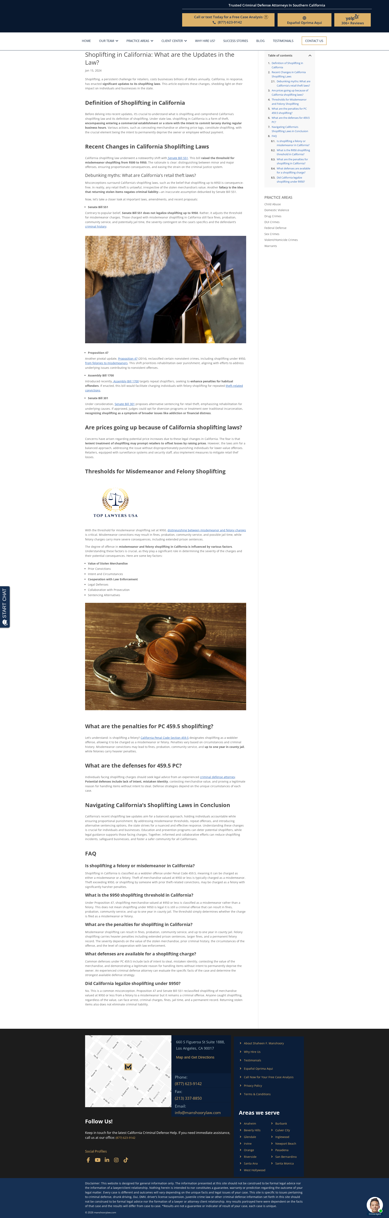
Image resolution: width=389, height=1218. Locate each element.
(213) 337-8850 (188, 1098)
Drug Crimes (272, 216)
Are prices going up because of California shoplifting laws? (290, 92)
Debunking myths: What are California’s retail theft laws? (293, 83)
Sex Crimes (271, 234)
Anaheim (250, 1123)
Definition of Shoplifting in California (287, 65)
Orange (249, 1150)
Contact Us (314, 41)
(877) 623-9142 (188, 1083)
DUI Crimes (272, 222)
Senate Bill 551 (177, 158)
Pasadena (282, 1150)
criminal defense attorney (217, 777)
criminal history (95, 226)
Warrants (270, 246)
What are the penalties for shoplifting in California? (292, 161)
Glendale (250, 1137)
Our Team (106, 41)
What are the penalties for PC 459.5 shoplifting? (289, 111)
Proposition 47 (128, 358)
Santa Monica (284, 1163)
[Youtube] (97, 1160)
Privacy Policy (253, 1086)
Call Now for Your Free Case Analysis (269, 1077)
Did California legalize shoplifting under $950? (291, 180)
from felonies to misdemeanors (106, 363)
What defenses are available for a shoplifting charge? (293, 170)
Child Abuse (272, 204)
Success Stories (235, 41)
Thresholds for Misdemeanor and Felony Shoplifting (289, 102)
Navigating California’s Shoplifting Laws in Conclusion (290, 129)
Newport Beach (285, 1143)
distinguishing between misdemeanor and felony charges (207, 530)
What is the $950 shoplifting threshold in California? (293, 152)
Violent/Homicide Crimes (281, 240)
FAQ (274, 136)
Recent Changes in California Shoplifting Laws (289, 74)
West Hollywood (254, 1170)
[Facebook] (88, 1160)
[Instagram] (116, 1160)
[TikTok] (126, 1160)
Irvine (248, 1143)
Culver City (282, 1130)
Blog (260, 41)
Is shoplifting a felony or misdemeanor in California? (293, 143)
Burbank (281, 1123)
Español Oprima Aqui (304, 22)
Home (86, 41)
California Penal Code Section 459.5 (165, 738)
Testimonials (283, 41)
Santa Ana (251, 1163)
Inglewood (282, 1137)
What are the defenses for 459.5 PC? (291, 120)
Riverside (250, 1157)
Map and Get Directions (195, 1057)
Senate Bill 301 (125, 404)
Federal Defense (275, 228)
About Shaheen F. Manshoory (264, 1043)
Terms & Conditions (257, 1094)
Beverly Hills (252, 1130)
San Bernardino (286, 1157)
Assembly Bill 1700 (126, 381)
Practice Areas (137, 41)
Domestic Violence (276, 210)
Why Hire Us (252, 1052)
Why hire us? (205, 41)
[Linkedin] (107, 1160)
